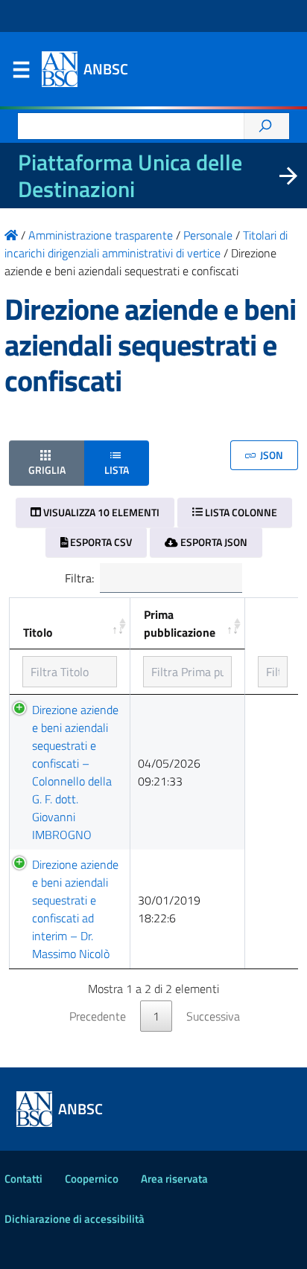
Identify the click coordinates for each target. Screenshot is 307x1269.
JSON (270, 455)
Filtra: (79, 578)
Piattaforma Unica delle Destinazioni (130, 175)
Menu (20, 72)
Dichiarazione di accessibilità (74, 1218)
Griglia (47, 470)
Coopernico (91, 1178)
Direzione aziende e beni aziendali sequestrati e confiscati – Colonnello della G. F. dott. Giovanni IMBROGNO (75, 772)
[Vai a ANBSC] (11, 235)
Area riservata (174, 1178)
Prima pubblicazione (179, 623)
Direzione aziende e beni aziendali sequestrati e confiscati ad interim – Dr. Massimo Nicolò (75, 909)
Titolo (38, 632)
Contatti (23, 1178)
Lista (116, 470)
